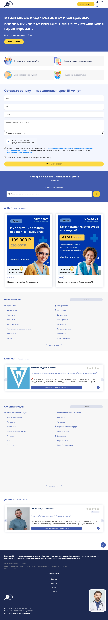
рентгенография (83, 373)
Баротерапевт (63, 431)
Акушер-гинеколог (14, 417)
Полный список (20, 208)
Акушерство (11, 306)
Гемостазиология (63, 338)
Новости (54, 591)
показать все (54, 346)
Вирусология (61, 324)
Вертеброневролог (65, 445)
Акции (54, 587)
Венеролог (61, 436)
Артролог (61, 422)
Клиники (54, 583)
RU (98, 4)
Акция (10, 277)
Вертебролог (62, 440)
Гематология (61, 334)
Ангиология (11, 315)
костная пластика (69, 373)
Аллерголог (11, 426)
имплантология (37, 373)
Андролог (11, 440)
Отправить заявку (54, 164)
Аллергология (12, 310)
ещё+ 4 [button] (93, 373)
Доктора (54, 579)
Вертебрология (62, 320)
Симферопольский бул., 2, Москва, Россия (56, 528)
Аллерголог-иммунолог (16, 431)
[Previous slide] (5, 379)
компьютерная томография (53, 373)
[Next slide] (102, 379)
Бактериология (62, 306)
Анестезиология (13, 324)
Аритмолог (61, 417)
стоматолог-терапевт (63, 516)
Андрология (11, 320)
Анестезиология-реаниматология (19, 329)
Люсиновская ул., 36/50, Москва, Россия (56, 387)
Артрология (11, 338)
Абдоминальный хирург (17, 413)
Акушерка (11, 422)
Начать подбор (85, 4)
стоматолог (35, 516)
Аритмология (11, 334)
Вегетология (61, 310)
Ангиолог (11, 436)
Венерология (62, 315)
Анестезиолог (12, 445)
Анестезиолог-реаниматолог (69, 413)
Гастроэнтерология (64, 329)
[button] (20, 141)
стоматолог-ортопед (48, 516)
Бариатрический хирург (67, 426)
